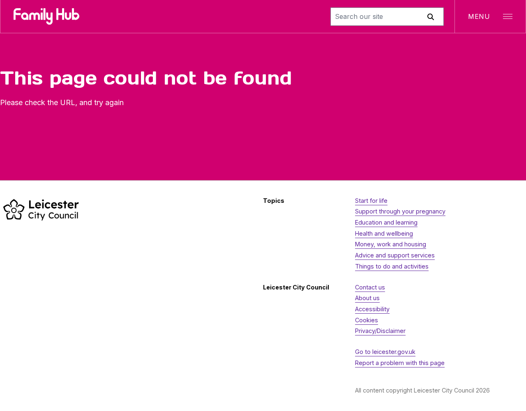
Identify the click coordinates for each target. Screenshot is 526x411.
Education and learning (386, 222)
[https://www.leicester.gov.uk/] (41, 209)
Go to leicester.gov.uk (385, 351)
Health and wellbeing (384, 233)
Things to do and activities (392, 266)
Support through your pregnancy (400, 211)
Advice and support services (395, 255)
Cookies (366, 320)
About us (367, 297)
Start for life (371, 200)
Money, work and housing (390, 244)
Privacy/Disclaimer (380, 330)
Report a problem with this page (400, 362)
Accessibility (372, 308)
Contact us (370, 287)
